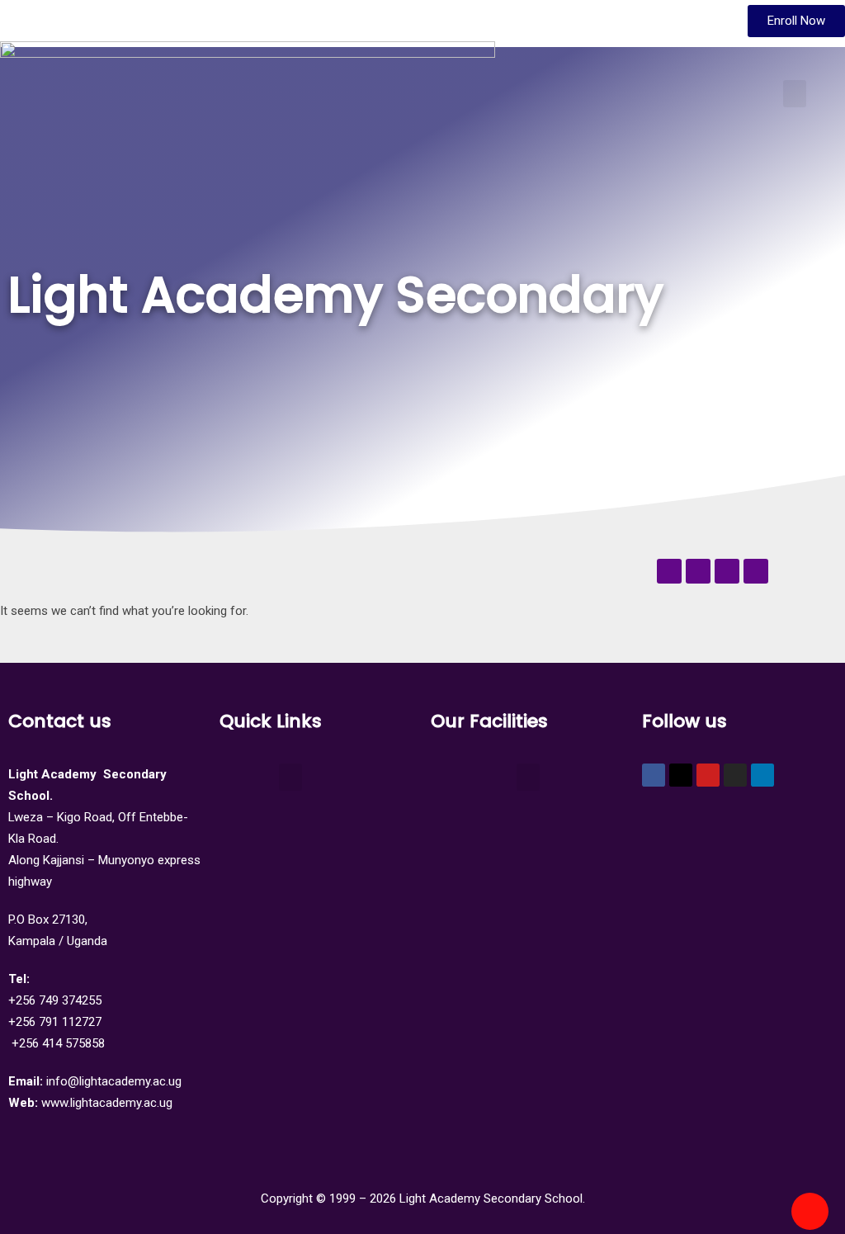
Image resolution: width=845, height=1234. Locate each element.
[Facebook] (653, 775)
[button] (794, 93)
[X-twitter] (680, 775)
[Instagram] (735, 775)
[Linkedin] (762, 775)
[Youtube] (708, 775)
